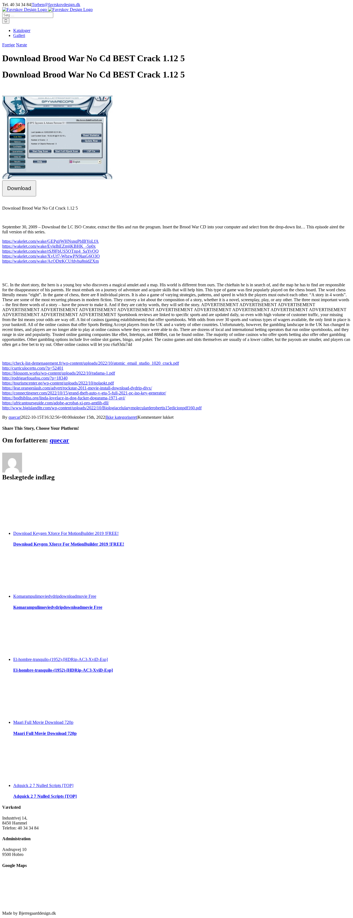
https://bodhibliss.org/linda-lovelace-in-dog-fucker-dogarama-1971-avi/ (63, 398)
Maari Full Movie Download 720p (43, 722)
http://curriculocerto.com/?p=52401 (32, 368)
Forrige (8, 44)
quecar (14, 417)
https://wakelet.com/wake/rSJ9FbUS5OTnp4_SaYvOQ (50, 251)
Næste (21, 44)
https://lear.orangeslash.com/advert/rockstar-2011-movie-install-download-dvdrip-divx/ (77, 388)
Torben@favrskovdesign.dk (56, 4)
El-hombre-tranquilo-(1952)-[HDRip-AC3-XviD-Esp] (60, 659)
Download (19, 188)
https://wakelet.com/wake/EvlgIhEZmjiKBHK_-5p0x (49, 246)
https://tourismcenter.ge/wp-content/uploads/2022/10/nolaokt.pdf (58, 383)
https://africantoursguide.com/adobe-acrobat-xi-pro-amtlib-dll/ (55, 403)
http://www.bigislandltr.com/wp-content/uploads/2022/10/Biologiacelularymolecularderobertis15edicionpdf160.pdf (102, 407)
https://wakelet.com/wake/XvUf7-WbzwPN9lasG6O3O (51, 256)
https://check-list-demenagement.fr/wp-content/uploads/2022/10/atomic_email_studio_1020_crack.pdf (90, 363)
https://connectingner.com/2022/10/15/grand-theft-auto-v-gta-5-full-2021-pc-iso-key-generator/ (84, 393)
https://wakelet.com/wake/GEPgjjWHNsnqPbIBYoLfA (50, 241)
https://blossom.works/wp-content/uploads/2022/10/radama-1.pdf (58, 373)
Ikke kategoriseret (121, 417)
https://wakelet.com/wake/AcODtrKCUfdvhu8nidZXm (50, 261)
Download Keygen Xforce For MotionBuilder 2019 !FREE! (66, 533)
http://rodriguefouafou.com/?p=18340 (35, 378)
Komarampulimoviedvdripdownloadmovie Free (54, 596)
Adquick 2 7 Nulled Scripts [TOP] (43, 785)
